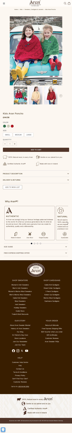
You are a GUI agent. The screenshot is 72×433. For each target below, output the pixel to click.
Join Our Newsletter (20, 341)
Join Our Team (20, 345)
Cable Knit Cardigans (52, 285)
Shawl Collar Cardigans (52, 288)
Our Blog (20, 332)
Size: (5, 130)
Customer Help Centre (20, 362)
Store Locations (20, 338)
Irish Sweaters (20, 304)
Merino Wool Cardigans (52, 298)
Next (60, 95)
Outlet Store (20, 311)
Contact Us (20, 369)
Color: (5, 122)
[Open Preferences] (3, 429)
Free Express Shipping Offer (17, 253)
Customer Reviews (51, 338)
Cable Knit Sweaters (20, 298)
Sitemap (60, 420)
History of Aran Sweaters (20, 328)
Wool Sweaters (20, 301)
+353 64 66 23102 (23, 386)
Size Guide (8, 247)
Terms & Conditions (20, 372)
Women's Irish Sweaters (20, 285)
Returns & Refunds (52, 325)
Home (16, 9)
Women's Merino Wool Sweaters (20, 291)
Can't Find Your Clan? (20, 379)
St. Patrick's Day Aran (20, 335)
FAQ (20, 366)
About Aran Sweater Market (20, 325)
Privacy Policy (20, 375)
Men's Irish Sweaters (20, 288)
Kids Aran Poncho (50, 9)
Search (65, 3)
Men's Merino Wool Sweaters (20, 295)
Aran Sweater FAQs (52, 341)
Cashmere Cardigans (52, 301)
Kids (21, 9)
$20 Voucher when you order (52, 332)
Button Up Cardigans (51, 295)
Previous (11, 95)
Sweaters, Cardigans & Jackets (34, 9)
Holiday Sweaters (20, 308)
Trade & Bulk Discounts (20, 314)
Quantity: (7, 140)
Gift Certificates (52, 335)
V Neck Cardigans (52, 291)
